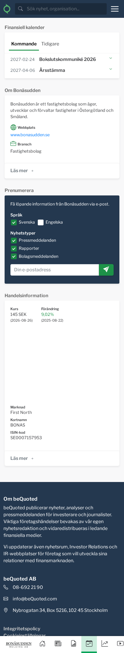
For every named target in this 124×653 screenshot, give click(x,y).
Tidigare (50, 44)
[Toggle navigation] (115, 9)
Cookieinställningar (24, 635)
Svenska (27, 222)
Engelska (54, 222)
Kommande (24, 44)
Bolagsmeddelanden (38, 256)
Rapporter (29, 248)
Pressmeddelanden (37, 240)
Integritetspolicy (21, 628)
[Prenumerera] (106, 270)
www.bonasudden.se (30, 134)
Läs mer (19, 170)
